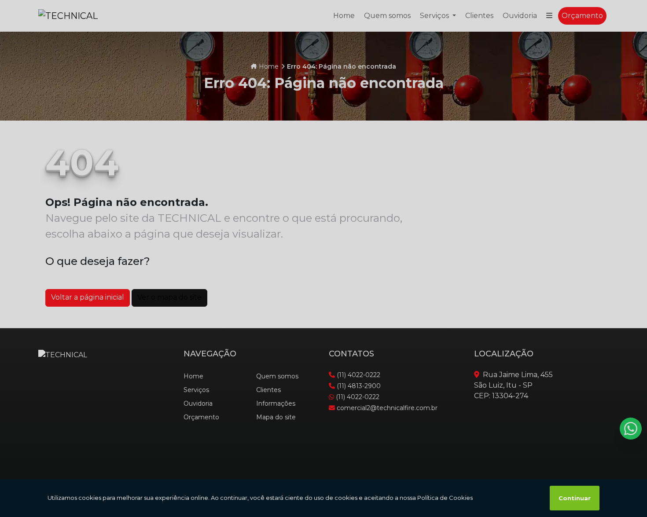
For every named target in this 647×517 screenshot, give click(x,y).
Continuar (575, 498)
